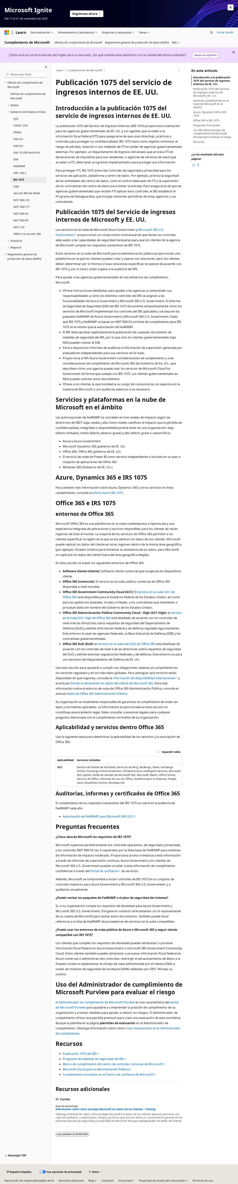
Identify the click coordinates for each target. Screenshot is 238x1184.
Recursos (199, 142)
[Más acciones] (179, 70)
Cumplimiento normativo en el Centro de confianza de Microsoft (108, 1074)
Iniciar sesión (225, 32)
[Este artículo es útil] (193, 165)
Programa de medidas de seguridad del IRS (93, 1059)
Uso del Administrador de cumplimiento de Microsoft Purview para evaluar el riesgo (212, 133)
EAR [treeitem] (15, 159)
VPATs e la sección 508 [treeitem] (27, 234)
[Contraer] (46, 67)
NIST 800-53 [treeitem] (20, 213)
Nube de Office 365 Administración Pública (97, 694)
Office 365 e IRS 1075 (206, 120)
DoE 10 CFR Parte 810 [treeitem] (26, 152)
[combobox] (25, 74)
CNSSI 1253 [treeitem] (20, 125)
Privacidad (125, 1180)
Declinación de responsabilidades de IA (29, 1180)
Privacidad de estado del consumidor (162, 1180)
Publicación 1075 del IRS (80, 1054)
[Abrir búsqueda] (211, 32)
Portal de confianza (104, 871)
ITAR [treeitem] (16, 186)
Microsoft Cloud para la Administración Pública (96, 1069)
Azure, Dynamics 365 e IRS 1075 (209, 113)
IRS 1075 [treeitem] (18, 179)
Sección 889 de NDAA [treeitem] (26, 193)
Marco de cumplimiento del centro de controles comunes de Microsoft (112, 1064)
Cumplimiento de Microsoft (85, 70)
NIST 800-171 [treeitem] (21, 207)
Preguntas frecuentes (206, 125)
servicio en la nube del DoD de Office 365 (126, 644)
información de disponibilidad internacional (143, 678)
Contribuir (107, 1180)
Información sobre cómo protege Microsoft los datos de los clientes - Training (106, 1109)
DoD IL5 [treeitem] (18, 146)
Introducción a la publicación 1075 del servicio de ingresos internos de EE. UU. (211, 81)
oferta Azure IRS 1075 (108, 493)
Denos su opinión (205, 55)
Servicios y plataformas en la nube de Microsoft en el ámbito (211, 104)
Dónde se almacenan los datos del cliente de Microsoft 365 (111, 683)
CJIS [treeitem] (15, 118)
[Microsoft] (6, 32)
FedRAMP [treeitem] (19, 166)
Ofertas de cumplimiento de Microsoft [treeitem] (28, 96)
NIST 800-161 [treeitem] (21, 200)
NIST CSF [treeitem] (19, 227)
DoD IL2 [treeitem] (18, 139)
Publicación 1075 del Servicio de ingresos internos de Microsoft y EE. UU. (211, 92)
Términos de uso (202, 1180)
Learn (59, 70)
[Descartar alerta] (231, 7)
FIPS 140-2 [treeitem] (19, 173)
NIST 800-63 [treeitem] (20, 220)
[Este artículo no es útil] (198, 165)
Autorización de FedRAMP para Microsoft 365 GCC (98, 816)
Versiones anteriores (71, 1180)
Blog (91, 1180)
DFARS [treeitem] (17, 132)
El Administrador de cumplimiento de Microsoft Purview (95, 1002)
